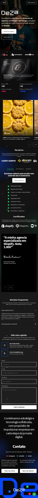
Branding (28, 169)
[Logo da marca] (16, 54)
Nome (3, 360)
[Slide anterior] (30, 144)
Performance (20, 169)
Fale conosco (31, 3)
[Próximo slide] (35, 144)
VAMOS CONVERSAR (19, 407)
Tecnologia (10, 169)
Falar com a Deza (10, 471)
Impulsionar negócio (9, 31)
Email (3, 369)
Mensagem (4, 386)
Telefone (4, 377)
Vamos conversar (19, 180)
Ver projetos (7, 37)
